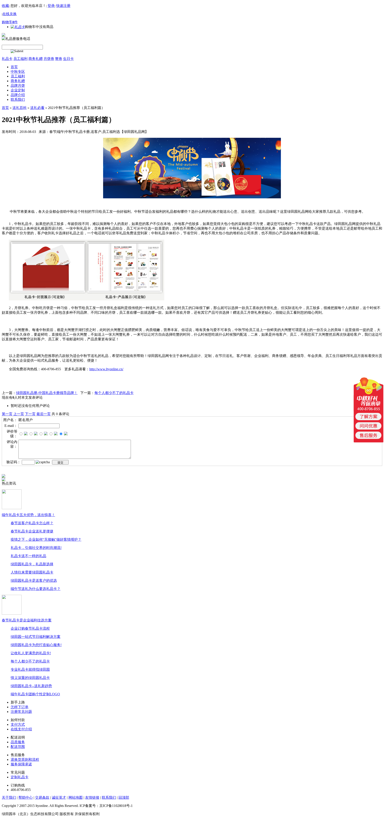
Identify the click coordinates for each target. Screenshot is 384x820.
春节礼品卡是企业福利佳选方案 (27, 620)
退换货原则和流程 (25, 759)
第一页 (7, 414)
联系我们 (109, 797)
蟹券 (58, 59)
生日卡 (68, 59)
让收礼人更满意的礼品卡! (31, 653)
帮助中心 (25, 797)
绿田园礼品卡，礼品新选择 (32, 564)
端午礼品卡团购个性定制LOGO (35, 694)
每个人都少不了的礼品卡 (114, 393)
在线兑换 (9, 14)
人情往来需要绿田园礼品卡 (32, 572)
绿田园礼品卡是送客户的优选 (34, 580)
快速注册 (63, 6)
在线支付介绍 (21, 729)
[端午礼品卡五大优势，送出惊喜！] (12, 499)
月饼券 (49, 59)
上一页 (18, 414)
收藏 (5, 6)
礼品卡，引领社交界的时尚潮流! (36, 548)
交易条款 (42, 797)
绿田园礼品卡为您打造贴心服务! (36, 645)
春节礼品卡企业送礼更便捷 (32, 531)
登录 (51, 6)
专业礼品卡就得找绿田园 (30, 669)
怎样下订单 (19, 707)
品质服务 (18, 742)
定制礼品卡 (19, 777)
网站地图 (75, 797)
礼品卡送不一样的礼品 (28, 556)
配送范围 (18, 747)
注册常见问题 (21, 712)
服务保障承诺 (21, 764)
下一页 (30, 414)
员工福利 (20, 59)
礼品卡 (7, 59)
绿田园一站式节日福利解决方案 (35, 637)
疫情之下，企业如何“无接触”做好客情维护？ (46, 539)
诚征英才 (59, 797)
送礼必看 (37, 108)
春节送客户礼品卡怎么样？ (32, 523)
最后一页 (43, 414)
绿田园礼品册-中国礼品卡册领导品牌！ (47, 393)
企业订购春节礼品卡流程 (30, 628)
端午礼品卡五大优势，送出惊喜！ (28, 515)
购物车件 (10, 22)
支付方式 (18, 724)
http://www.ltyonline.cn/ (106, 369)
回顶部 (123, 797)
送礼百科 (19, 108)
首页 (5, 108)
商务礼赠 (35, 59)
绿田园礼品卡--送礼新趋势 (31, 686)
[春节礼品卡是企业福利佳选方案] (12, 604)
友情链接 (92, 797)
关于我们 (9, 797)
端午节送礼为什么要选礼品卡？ (35, 589)
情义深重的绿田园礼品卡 (30, 678)
